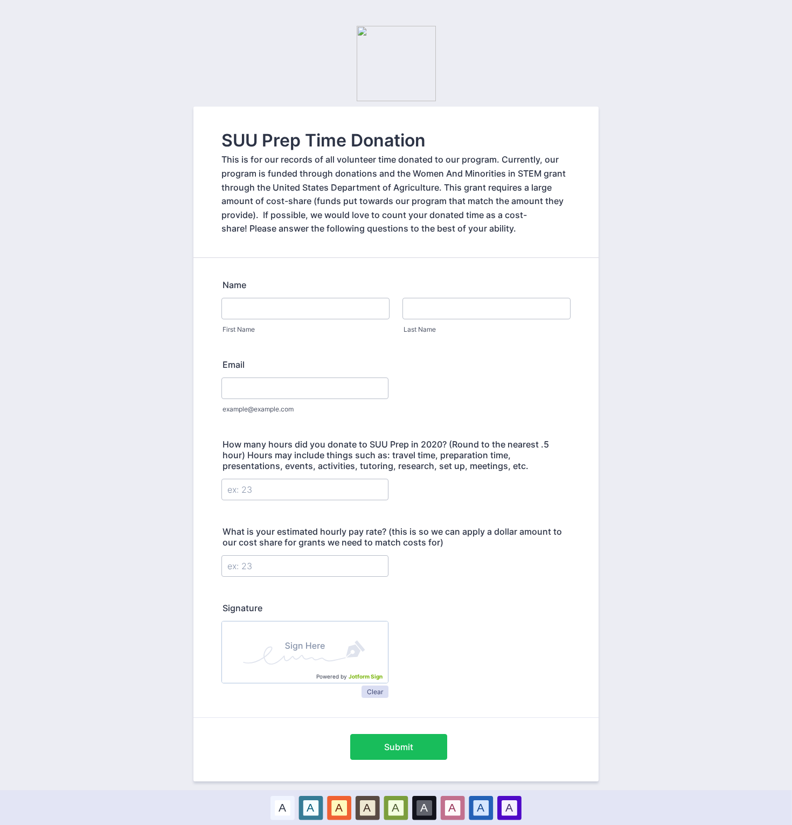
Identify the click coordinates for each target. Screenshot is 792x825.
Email (234, 364)
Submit (398, 747)
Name (234, 284)
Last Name (420, 329)
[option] (282, 807)
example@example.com (258, 409)
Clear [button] (375, 692)
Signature (242, 608)
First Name (239, 329)
